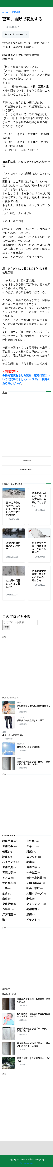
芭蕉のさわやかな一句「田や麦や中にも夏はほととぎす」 (39, 499)
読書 (19, 758)
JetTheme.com (27, 1163)
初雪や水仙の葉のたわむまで (13, 546)
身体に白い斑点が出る (12, 735)
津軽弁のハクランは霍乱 (28, 747)
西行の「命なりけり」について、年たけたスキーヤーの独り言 (13, 508)
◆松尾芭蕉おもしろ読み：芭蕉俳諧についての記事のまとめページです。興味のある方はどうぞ (26, 379)
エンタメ (20, 717)
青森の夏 (20, 744)
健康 (19, 703)
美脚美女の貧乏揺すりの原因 (30, 720)
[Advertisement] (26, 423)
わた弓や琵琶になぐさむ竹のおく (13, 583)
